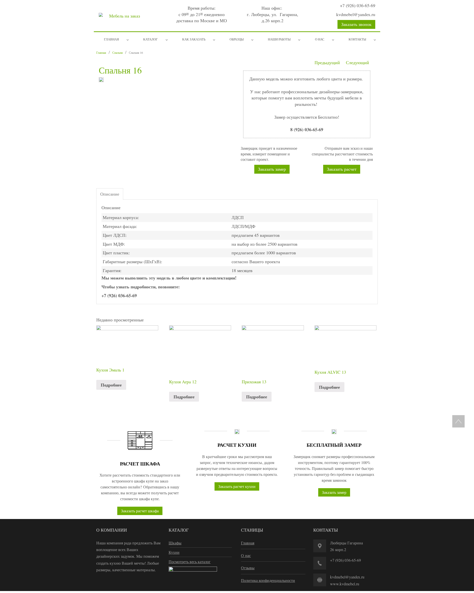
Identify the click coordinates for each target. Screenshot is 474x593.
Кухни (174, 552)
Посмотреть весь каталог (190, 561)
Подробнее (111, 385)
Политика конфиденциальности (268, 580)
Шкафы (175, 542)
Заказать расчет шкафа (140, 510)
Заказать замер (272, 169)
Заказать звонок (356, 24)
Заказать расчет (341, 169)
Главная (101, 53)
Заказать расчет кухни (237, 486)
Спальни (117, 53)
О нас (246, 555)
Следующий (357, 62)
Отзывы (248, 567)
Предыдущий (327, 62)
